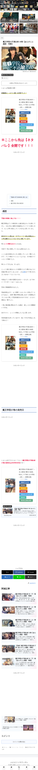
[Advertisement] (19, 173)
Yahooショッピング (26, 124)
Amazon (23, 118)
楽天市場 (23, 121)
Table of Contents (16, 197)
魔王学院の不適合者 (8, 75)
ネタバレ (5, 78)
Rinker (26, 109)
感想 (12, 201)
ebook (23, 127)
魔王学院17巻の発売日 (17, 203)
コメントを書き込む (19, 741)
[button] (30, 577)
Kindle (23, 115)
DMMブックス (25, 112)
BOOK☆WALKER (26, 130)
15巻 (24, 272)
